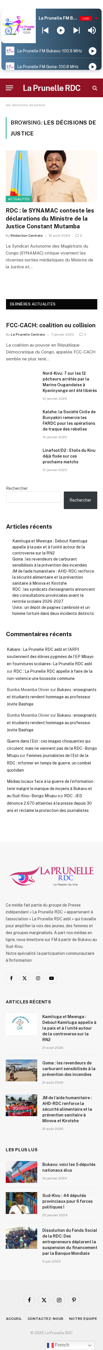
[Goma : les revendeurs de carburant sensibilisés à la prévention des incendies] (21, 1070)
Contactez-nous (46, 1319)
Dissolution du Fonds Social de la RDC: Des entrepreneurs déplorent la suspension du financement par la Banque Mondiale (69, 1242)
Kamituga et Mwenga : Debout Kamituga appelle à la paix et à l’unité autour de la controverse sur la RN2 (49, 547)
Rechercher (17, 488)
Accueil (14, 1319)
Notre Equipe (83, 1319)
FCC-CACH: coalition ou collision (51, 325)
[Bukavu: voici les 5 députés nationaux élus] (21, 1172)
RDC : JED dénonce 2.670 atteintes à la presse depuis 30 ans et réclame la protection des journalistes (49, 802)
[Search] (94, 87)
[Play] (61, 30)
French (61, 1345)
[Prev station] (76, 30)
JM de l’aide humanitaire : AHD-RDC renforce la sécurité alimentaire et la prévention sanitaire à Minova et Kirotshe (53, 577)
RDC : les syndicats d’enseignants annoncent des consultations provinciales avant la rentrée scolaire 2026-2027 (53, 595)
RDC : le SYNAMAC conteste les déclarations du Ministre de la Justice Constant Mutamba (50, 218)
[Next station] (45, 30)
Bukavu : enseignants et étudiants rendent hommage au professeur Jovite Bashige (51, 696)
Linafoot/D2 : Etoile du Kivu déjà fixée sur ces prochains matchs (69, 456)
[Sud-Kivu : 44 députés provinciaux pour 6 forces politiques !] (21, 1203)
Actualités (18, 199)
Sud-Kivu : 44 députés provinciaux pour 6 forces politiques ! (67, 1201)
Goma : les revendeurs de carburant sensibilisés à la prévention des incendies (69, 1069)
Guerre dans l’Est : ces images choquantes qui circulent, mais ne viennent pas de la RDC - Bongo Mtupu (52, 748)
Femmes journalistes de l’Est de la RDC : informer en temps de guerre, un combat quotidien (49, 762)
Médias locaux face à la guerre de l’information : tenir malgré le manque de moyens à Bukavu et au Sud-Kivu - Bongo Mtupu (51, 788)
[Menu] (9, 87)
